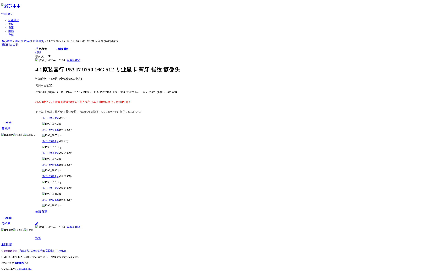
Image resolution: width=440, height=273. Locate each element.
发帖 (16, 44)
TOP (38, 238)
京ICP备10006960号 (31, 250)
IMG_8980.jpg (50, 164)
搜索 (11, 27)
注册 (4, 14)
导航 (11, 34)
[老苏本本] (11, 6)
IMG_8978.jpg (50, 152)
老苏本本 (6, 41)
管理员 (5, 128)
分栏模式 (13, 20)
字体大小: (41, 56)
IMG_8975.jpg (50, 129)
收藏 (38, 211)
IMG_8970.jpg (50, 141)
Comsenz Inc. (9, 250)
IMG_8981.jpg (50, 187)
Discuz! (19, 262)
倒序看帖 (63, 48)
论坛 (11, 23)
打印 (38, 52)
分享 (44, 211)
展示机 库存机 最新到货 (29, 41)
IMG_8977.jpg (50, 117)
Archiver (61, 250)
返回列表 (6, 44)
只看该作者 (73, 60)
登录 (10, 14)
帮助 (11, 31)
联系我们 (49, 250)
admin (8, 122)
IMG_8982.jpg (50, 199)
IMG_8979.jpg (50, 176)
